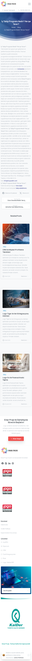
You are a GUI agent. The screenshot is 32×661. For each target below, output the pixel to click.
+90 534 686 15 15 (25, 10)
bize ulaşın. (19, 186)
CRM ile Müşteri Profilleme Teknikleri (13, 250)
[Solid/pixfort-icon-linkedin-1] (9, 463)
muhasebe (20, 69)
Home (13, 27)
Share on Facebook (11, 193)
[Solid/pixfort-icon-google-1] (6, 463)
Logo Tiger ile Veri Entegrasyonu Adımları (16, 314)
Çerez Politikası (19, 657)
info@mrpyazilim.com (10, 181)
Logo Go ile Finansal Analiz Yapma (13, 378)
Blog (19, 27)
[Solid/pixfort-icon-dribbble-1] (13, 463)
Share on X (26, 193)
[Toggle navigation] (29, 4)
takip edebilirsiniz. (21, 188)
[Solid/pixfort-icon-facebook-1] (2, 463)
